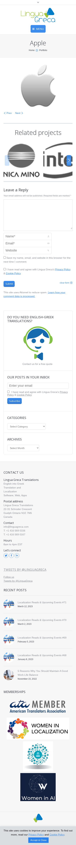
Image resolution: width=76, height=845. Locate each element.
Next (17, 113)
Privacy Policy (63, 269)
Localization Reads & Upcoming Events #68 (42, 655)
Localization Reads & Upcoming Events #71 (42, 602)
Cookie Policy (13, 273)
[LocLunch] (38, 756)
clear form (64, 283)
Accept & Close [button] (38, 840)
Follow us (9, 577)
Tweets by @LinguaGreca (25, 569)
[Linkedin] (16, 555)
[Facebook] (11, 555)
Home (32, 50)
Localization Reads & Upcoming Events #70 (42, 620)
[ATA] (38, 706)
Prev (9, 113)
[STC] (38, 787)
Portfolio (43, 50)
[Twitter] (6, 555)
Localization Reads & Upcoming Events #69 (42, 637)
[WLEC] (38, 729)
